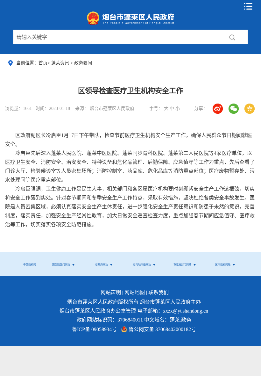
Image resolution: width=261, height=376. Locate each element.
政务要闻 (83, 63)
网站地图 (134, 292)
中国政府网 (29, 264)
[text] (118, 37)
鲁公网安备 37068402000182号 (162, 329)
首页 (43, 63)
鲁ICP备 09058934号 (94, 329)
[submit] (232, 37)
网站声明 (111, 292)
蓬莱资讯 (60, 63)
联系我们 (158, 292)
